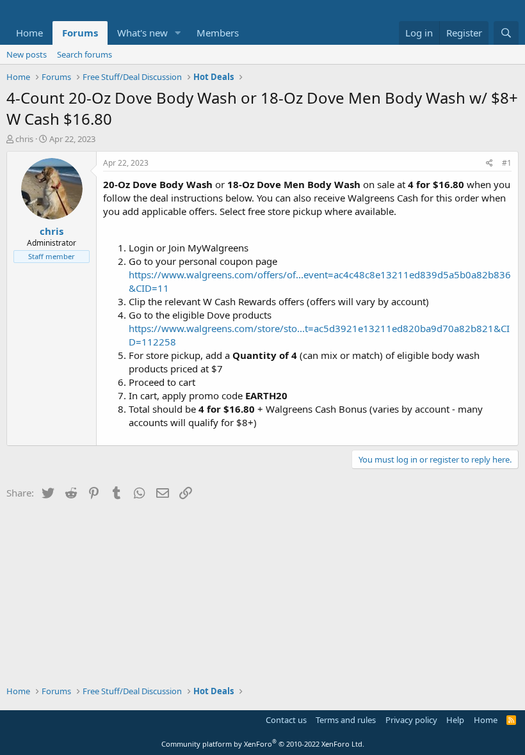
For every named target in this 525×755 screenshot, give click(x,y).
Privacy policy (411, 720)
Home (29, 32)
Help (455, 720)
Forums (80, 32)
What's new (142, 32)
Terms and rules (346, 720)
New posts (26, 54)
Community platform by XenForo (262, 744)
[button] (178, 33)
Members (218, 32)
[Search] (506, 33)
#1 (507, 162)
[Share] (489, 163)
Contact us (286, 720)
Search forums (84, 54)
